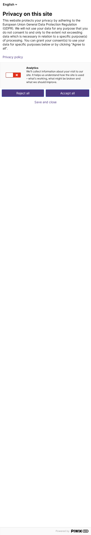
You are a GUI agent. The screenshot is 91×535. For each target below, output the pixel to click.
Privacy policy (13, 57)
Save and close (45, 102)
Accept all (67, 93)
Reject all (22, 93)
